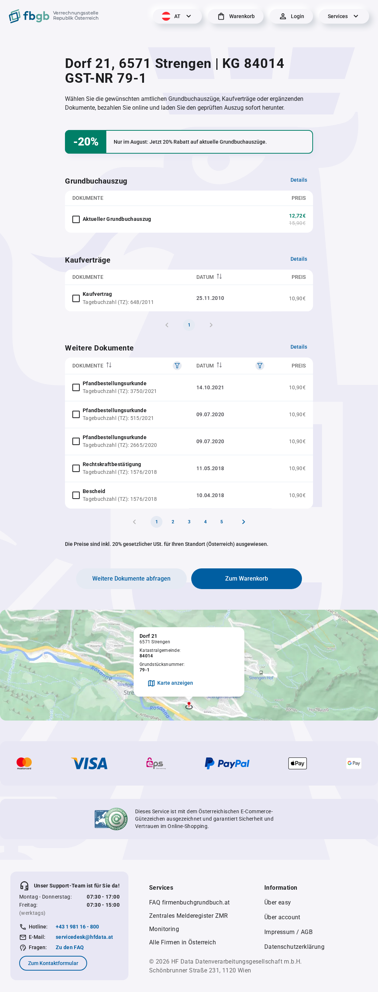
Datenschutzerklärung (294, 946)
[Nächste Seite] (243, 521)
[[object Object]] (177, 365)
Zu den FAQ (70, 947)
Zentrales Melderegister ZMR (188, 915)
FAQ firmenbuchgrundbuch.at (189, 902)
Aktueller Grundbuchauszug (117, 219)
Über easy (277, 902)
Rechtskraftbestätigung (112, 464)
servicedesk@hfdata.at (84, 937)
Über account (282, 917)
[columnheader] (230, 277)
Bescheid (94, 491)
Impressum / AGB (288, 931)
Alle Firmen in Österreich (182, 942)
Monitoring (164, 929)
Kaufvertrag (97, 294)
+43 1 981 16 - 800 (77, 927)
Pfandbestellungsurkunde (115, 383)
